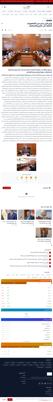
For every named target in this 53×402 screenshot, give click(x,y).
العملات (14, 283)
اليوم (16, 14)
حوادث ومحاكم (17, 11)
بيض (33, 363)
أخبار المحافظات (40, 11)
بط (7, 363)
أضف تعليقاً (7, 187)
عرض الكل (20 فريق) (26, 358)
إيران (12, 14)
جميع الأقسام (22, 394)
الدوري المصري (34, 277)
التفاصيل (4, 399)
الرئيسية (48, 11)
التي (3, 14)
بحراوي (25, 11)
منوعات (10, 11)
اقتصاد (4, 11)
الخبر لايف (45, 14)
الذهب (39, 283)
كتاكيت (20, 363)
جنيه (18, 381)
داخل (28, 277)
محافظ (7, 14)
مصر (27, 14)
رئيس (45, 277)
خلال (31, 14)
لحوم (45, 363)
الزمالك (35, 14)
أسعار (5, 381)
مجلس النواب (21, 14)
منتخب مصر (40, 384)
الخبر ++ (50, 30)
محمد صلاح (48, 384)
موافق (10, 399)
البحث (24, 396)
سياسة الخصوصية (45, 400)
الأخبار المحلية (32, 11)
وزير (40, 277)
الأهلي (40, 14)
